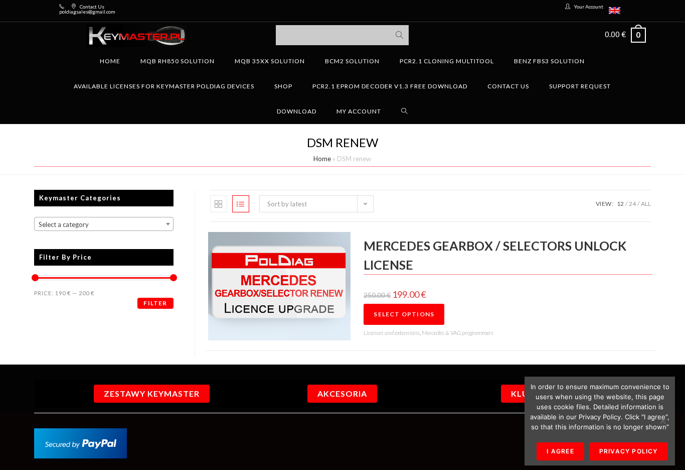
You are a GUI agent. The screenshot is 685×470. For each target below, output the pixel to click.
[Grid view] (218, 203)
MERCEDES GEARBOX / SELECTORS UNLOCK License (495, 255)
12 (620, 203)
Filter (155, 303)
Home (322, 159)
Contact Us (92, 7)
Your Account (588, 7)
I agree (560, 451)
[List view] (240, 203)
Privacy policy (628, 451)
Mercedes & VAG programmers (457, 332)
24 (632, 203)
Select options (404, 314)
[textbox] (104, 224)
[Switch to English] (614, 11)
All (646, 203)
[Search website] (404, 111)
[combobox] (103, 224)
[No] (662, 421)
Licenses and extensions (392, 332)
